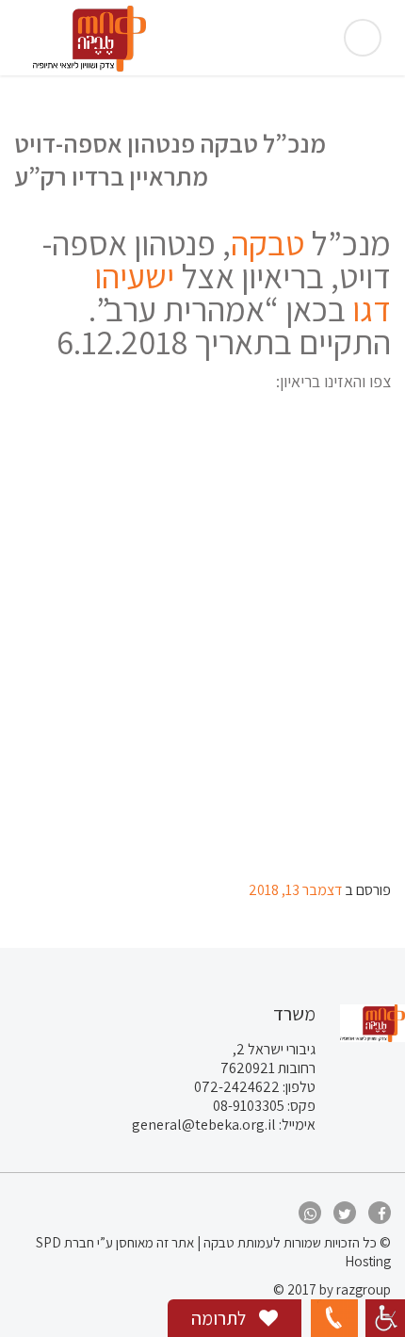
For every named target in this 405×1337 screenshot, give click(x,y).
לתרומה (220, 1318)
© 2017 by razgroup (332, 1289)
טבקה (267, 242)
